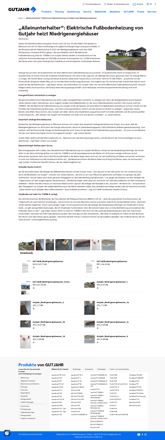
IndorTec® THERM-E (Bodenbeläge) (96, 396)
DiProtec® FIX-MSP (77, 396)
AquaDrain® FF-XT (58, 384)
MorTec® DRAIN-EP (96, 421)
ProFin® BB (113, 375)
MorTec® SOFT (95, 427)
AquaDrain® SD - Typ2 (59, 411)
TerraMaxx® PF (134, 384)
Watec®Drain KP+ (135, 405)
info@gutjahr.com (114, 434)
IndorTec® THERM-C (97, 392)
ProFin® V (113, 405)
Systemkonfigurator (93, 4)
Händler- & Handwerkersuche (117, 4)
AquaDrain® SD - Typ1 (59, 408)
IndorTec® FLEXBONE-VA (98, 375)
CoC (101, 437)
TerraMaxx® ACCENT (135, 375)
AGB (96, 437)
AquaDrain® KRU (57, 405)
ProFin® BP (113, 381)
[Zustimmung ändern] (7, 433)
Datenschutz (89, 437)
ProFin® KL (113, 393)
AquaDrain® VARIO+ (77, 387)
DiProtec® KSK (76, 402)
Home (21, 18)
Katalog (139, 4)
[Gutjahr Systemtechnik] (22, 10)
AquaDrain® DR (57, 378)
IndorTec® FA (75, 411)
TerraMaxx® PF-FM (135, 387)
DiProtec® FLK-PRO (77, 399)
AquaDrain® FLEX (57, 387)
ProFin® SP (113, 402)
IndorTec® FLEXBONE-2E (79, 414)
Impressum (79, 437)
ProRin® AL (113, 408)
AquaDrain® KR (57, 402)
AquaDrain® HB (57, 393)
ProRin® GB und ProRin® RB (119, 414)
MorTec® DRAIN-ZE (96, 424)
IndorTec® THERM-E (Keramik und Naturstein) (99, 401)
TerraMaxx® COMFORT (136, 378)
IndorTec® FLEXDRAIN (97, 378)
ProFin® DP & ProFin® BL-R (119, 384)
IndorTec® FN (94, 389)
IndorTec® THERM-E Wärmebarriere (96, 407)
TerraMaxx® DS (134, 381)
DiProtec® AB (75, 390)
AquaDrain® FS (57, 390)
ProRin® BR (113, 411)
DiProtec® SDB (76, 408)
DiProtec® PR (75, 405)
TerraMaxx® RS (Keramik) (137, 396)
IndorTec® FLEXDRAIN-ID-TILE (99, 385)
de (150, 4)
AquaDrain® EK (57, 381)
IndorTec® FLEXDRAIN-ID (98, 381)
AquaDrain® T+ (76, 378)
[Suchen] (156, 4)
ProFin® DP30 (114, 390)
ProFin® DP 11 (114, 387)
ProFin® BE (113, 378)
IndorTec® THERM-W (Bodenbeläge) (97, 412)
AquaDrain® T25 (76, 381)
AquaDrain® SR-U (77, 375)
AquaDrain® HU (57, 396)
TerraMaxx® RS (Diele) (136, 393)
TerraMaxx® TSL (134, 399)
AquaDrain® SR (57, 414)
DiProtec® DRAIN (76, 393)
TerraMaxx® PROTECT (136, 390)
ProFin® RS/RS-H (115, 399)
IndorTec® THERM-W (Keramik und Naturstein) (99, 417)
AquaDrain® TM (76, 384)
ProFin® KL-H (114, 396)
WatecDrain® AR (134, 402)
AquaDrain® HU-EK (58, 399)
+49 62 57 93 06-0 (99, 434)
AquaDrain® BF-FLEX (58, 375)
